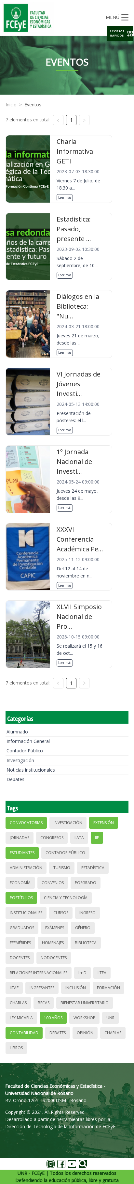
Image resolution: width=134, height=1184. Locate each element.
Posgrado (85, 882)
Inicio (11, 104)
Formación (108, 988)
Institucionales (26, 912)
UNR (110, 1018)
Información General (28, 741)
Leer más (64, 197)
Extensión (103, 822)
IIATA (79, 837)
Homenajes (53, 943)
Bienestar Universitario (84, 1003)
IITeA (102, 973)
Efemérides (20, 943)
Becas (43, 1003)
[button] (120, 33)
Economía (20, 882)
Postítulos (21, 897)
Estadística (92, 867)
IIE (97, 837)
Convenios (53, 882)
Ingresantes (42, 988)
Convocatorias (26, 822)
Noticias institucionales (31, 770)
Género (82, 927)
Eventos (32, 104)
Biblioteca (86, 943)
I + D (82, 973)
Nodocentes (54, 958)
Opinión (85, 1033)
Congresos (51, 837)
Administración (26, 867)
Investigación (20, 760)
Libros (16, 1048)
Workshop (84, 1018)
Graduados (22, 927)
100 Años (53, 1018)
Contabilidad (24, 1033)
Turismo (61, 867)
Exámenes (54, 927)
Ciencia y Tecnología (65, 897)
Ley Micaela (21, 1018)
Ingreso (87, 912)
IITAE (14, 988)
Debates (15, 779)
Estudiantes (22, 852)
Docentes (20, 958)
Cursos (60, 912)
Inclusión (75, 988)
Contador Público (25, 750)
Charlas (18, 1003)
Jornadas (19, 837)
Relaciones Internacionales (38, 973)
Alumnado (17, 732)
